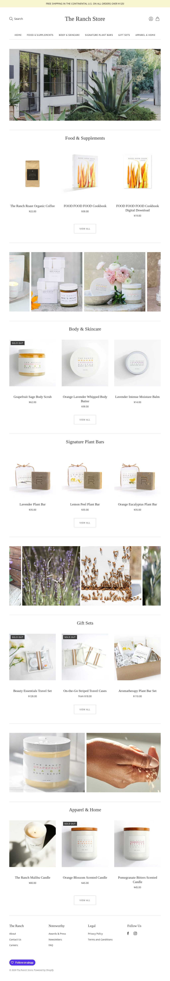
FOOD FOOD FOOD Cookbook (85, 206)
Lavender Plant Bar (33, 504)
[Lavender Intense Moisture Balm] (137, 363)
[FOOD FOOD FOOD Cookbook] (85, 172)
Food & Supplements (40, 35)
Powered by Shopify (44, 970)
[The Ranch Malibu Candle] (32, 843)
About (12, 933)
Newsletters (55, 939)
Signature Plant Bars (99, 35)
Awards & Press (57, 933)
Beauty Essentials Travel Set (32, 691)
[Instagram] (135, 934)
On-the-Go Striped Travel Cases (85, 691)
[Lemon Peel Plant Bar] (85, 475)
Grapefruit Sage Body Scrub (33, 397)
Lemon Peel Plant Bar (85, 504)
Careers (13, 945)
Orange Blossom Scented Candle (85, 877)
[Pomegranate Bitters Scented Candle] (137, 843)
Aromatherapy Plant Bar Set (138, 691)
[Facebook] (128, 934)
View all (85, 228)
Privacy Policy (95, 933)
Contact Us (15, 939)
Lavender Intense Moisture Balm (137, 397)
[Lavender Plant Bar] (32, 475)
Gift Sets (124, 35)
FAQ (51, 945)
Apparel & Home (145, 35)
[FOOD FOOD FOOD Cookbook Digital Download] (137, 172)
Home (18, 35)
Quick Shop (32, 196)
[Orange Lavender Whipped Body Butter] (85, 363)
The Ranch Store (85, 18)
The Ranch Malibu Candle (32, 877)
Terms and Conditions (100, 939)
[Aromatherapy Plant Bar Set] (137, 657)
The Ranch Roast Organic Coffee (32, 206)
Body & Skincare (69, 35)
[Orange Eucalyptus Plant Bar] (137, 475)
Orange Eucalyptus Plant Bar (137, 504)
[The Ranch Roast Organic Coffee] (32, 172)
